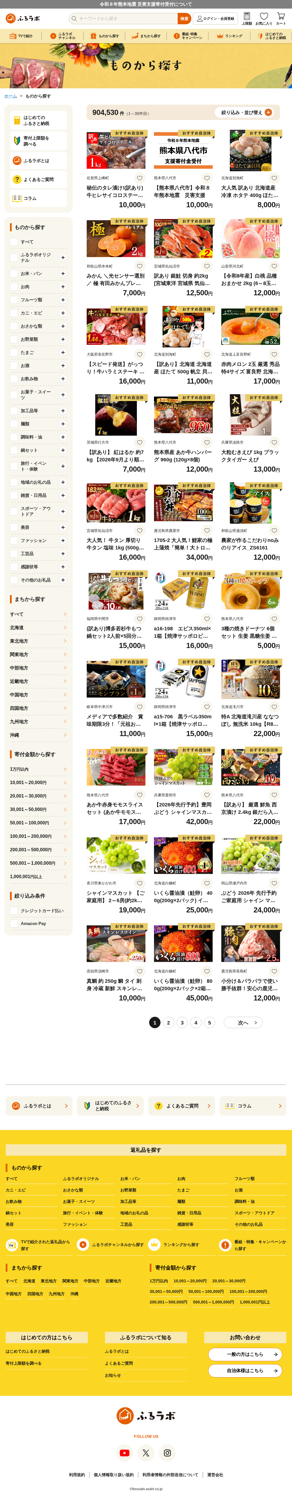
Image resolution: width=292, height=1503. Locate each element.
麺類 (181, 1201)
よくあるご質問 (119, 1363)
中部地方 (19, 667)
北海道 (17, 627)
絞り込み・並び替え (242, 112)
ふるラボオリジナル (81, 1178)
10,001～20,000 (28, 782)
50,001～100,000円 (206, 1291)
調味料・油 (245, 1201)
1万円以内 (159, 1281)
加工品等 (128, 1201)
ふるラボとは (117, 1351)
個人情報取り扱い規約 (114, 1474)
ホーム (10, 95)
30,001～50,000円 (166, 1291)
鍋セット (14, 1213)
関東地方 (19, 654)
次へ (243, 1023)
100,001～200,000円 (248, 1291)
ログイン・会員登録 (218, 19)
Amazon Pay (33, 923)
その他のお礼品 (249, 1224)
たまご (183, 1190)
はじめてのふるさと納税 (28, 1351)
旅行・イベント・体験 (83, 1213)
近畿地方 (19, 681)
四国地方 (19, 708)
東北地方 (19, 641)
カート (281, 23)
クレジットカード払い (42, 910)
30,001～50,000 (28, 809)
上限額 (247, 23)
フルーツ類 (245, 1178)
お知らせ (113, 1375)
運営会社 (215, 1474)
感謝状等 (185, 1224)
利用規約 (77, 1474)
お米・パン (130, 1178)
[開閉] (63, 258)
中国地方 (19, 694)
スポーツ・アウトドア (255, 1213)
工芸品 (126, 1224)
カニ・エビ (16, 1190)
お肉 (181, 1178)
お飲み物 (14, 1201)
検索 (184, 18)
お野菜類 (128, 1190)
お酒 (239, 1190)
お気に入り (264, 23)
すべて (27, 241)
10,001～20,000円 (190, 1281)
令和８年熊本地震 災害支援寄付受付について (146, 4)
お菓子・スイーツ (79, 1201)
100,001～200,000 (31, 836)
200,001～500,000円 (168, 1302)
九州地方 (19, 721)
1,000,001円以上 (255, 1302)
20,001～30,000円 (229, 1281)
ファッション (75, 1224)
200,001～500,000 (31, 849)
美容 (10, 1224)
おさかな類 (73, 1190)
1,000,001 (26, 876)
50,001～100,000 (29, 822)
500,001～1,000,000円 (213, 1302)
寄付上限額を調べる (24, 1363)
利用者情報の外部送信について (170, 1474)
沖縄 (14, 735)
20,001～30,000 (28, 796)
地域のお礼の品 (134, 1213)
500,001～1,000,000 (32, 863)
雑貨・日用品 (189, 1213)
